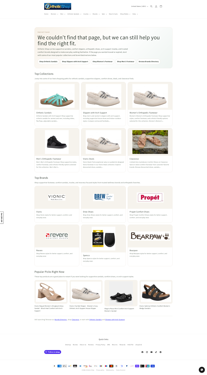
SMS (108, 345)
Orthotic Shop (90, 370)
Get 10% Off (2, 217)
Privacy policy (100, 370)
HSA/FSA (130, 345)
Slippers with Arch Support (115, 320)
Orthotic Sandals (95, 320)
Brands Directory (61, 320)
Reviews (91, 345)
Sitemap (68, 345)
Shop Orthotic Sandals (48, 61)
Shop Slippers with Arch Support (75, 61)
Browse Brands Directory (149, 61)
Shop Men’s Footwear (125, 61)
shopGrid (138, 345)
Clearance (75, 320)
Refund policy (110, 370)
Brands (75, 345)
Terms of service (120, 370)
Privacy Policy (100, 345)
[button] (54, 14)
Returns (115, 345)
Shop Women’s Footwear (103, 61)
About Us (83, 345)
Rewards (122, 345)
